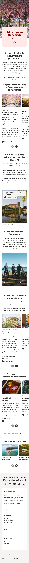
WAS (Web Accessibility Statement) (19, 557)
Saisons (7, 8)
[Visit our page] (10, 484)
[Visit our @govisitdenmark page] (19, 484)
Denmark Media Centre (11, 532)
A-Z (5, 541)
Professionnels (8, 522)
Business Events (8, 520)
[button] (11, 125)
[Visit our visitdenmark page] (14, 484)
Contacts (6, 543)
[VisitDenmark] (9, 491)
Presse (6, 518)
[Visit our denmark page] (5, 484)
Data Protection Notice (6, 557)
